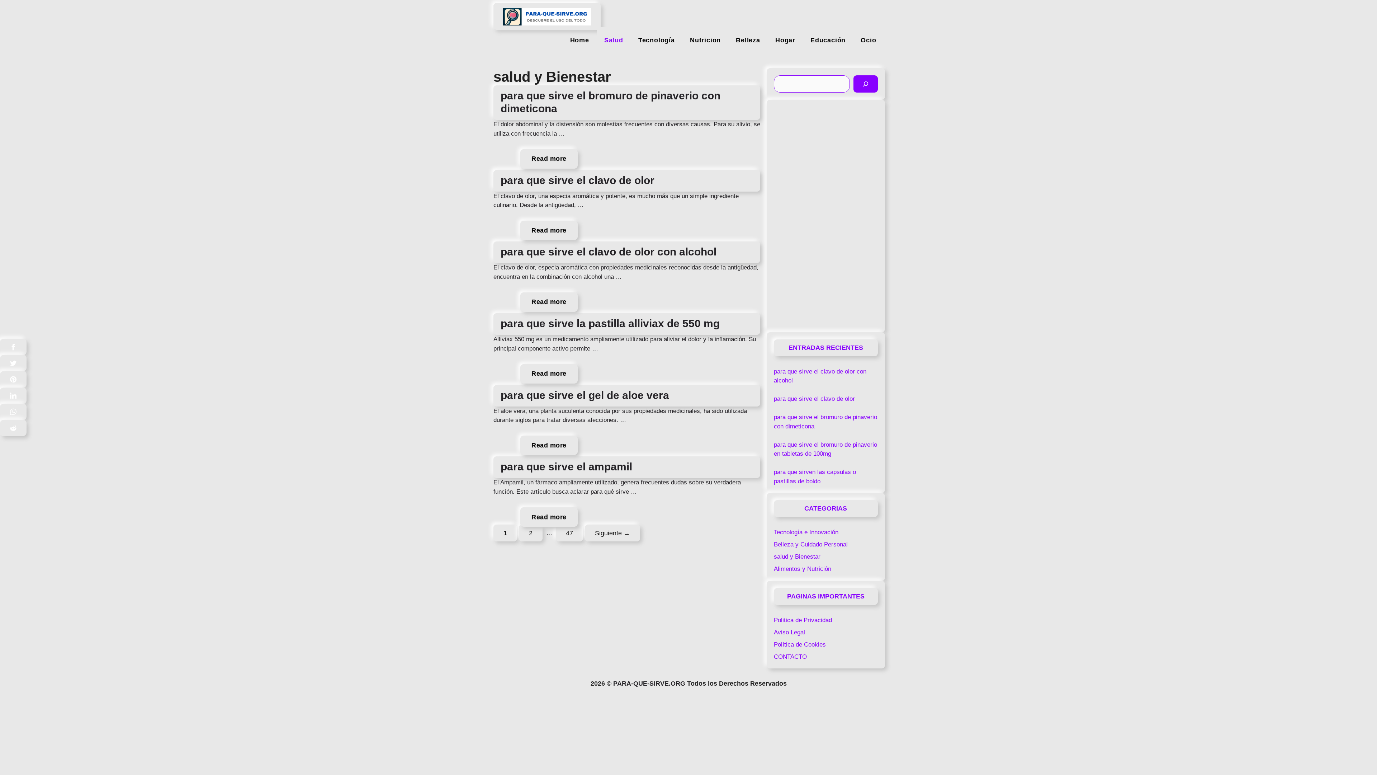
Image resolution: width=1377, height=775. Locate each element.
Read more (549, 158)
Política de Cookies (800, 644)
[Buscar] (865, 84)
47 (574, 532)
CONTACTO (790, 656)
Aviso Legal (789, 632)
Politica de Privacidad (803, 620)
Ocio (868, 40)
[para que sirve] (547, 13)
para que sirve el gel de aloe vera (585, 395)
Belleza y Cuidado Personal (811, 544)
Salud (613, 40)
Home (579, 40)
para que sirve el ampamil (566, 467)
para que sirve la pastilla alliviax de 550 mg (610, 323)
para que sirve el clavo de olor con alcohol (608, 252)
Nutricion (705, 40)
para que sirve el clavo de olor (577, 180)
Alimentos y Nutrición (802, 568)
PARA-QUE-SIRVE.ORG (649, 683)
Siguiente (612, 532)
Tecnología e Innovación (806, 532)
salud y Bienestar (797, 556)
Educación (828, 40)
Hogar (785, 40)
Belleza (748, 40)
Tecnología (656, 40)
